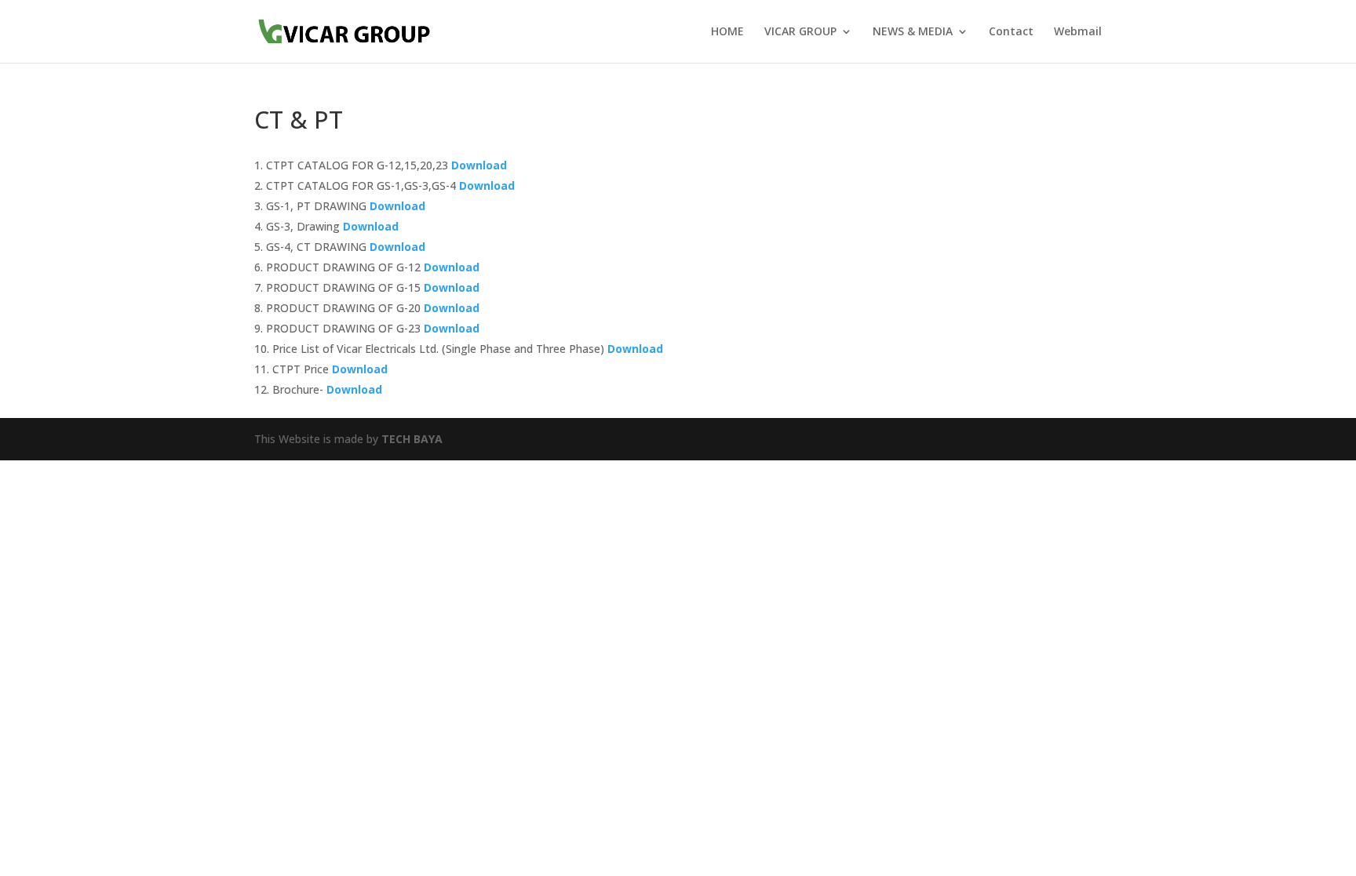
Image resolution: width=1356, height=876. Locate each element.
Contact (1011, 32)
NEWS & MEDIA (913, 32)
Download (480, 165)
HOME (727, 32)
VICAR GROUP (800, 32)
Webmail (1078, 32)
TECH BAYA (412, 438)
